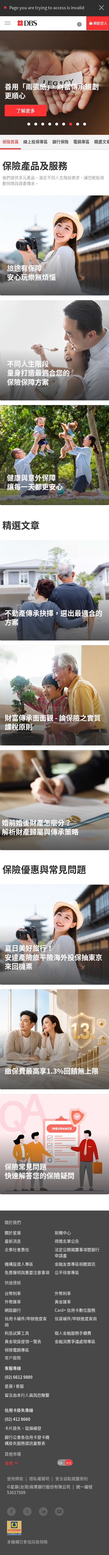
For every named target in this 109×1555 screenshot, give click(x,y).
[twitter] (27, 1511)
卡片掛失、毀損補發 (23, 1428)
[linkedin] (43, 1511)
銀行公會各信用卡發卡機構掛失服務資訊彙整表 (27, 1440)
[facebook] (11, 1511)
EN (60, 1463)
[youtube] (59, 1511)
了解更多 (25, 110)
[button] (101, 7)
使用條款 (15, 1478)
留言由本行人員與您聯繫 (27, 1395)
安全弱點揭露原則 (71, 1478)
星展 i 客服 (14, 1386)
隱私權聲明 (39, 1478)
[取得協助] (79, 23)
